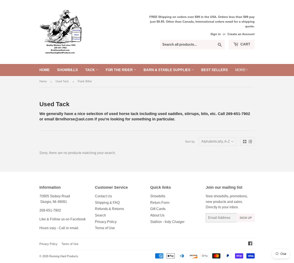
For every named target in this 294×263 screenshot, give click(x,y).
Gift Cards (158, 209)
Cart (245, 44)
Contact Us (103, 196)
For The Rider (120, 70)
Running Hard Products (63, 256)
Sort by (190, 141)
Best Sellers (214, 70)
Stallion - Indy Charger (167, 222)
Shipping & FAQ (107, 202)
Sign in (215, 34)
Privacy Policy (106, 222)
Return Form (159, 202)
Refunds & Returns (109, 209)
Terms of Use (105, 228)
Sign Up (246, 217)
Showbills (67, 70)
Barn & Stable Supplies (167, 70)
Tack (90, 70)
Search (100, 215)
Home (44, 70)
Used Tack (62, 81)
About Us (157, 215)
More (240, 70)
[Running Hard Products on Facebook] (250, 244)
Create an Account (241, 34)
